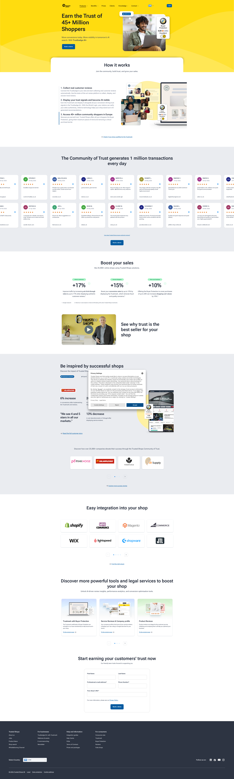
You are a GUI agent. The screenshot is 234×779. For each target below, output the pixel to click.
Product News (13, 741)
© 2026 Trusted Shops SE (17, 772)
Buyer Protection (100, 741)
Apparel (85, 376)
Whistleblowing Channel (16, 747)
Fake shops (99, 747)
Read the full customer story (73, 433)
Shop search (13, 744)
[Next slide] (125, 476)
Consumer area (100, 735)
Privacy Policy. (114, 700)
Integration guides (72, 735)
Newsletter (41, 744)
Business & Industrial (68, 376)
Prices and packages (73, 747)
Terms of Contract (72, 744)
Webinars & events (43, 738)
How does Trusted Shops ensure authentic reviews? (117, 235)
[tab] (114, 476)
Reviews (98, 744)
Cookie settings (49, 772)
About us (12, 735)
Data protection (37, 772)
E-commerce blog (43, 741)
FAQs (68, 741)
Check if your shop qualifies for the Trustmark (117, 137)
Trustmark (98, 738)
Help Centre (70, 738)
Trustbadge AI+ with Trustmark (47, 735)
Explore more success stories (117, 486)
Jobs (10, 738)
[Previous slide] (109, 476)
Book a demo (68, 46)
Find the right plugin (117, 564)
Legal (28, 772)
